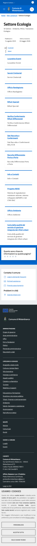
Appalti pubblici (8, 378)
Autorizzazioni (8, 409)
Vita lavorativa (8, 371)
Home (3, 15)
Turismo (5, 384)
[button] (9, 3)
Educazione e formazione (11, 393)
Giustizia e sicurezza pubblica (13, 396)
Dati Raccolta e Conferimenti (13, 136)
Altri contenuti (12, 15)
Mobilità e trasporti (9, 388)
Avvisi (5, 432)
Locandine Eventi (14, 58)
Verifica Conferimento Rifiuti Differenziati (16, 117)
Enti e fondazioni (9, 342)
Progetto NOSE (13, 188)
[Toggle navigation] (4, 9)
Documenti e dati (9, 352)
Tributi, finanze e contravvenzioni (14, 399)
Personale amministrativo (12, 348)
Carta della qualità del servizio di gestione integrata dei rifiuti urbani (17, 227)
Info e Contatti (13, 174)
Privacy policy (30, 517)
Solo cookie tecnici (18, 540)
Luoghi (5, 443)
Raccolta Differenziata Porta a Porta (16, 156)
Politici (5, 345)
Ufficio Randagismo (15, 87)
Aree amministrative (10, 335)
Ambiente (6, 402)
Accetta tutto (18, 532)
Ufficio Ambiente (14, 210)
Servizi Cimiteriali (14, 73)
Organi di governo (9, 332)
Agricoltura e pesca (9, 412)
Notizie (5, 425)
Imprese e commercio (10, 374)
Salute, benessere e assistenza (13, 406)
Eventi (5, 447)
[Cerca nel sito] (32, 9)
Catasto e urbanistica (10, 381)
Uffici (4, 338)
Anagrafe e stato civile (10, 365)
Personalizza (18, 525)
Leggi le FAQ (7, 486)
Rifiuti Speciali (13, 101)
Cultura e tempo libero (10, 368)
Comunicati (7, 429)
